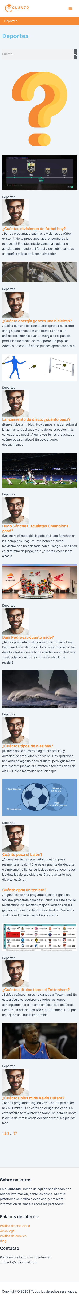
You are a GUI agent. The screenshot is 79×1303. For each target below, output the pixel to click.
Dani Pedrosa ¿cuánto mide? (28, 637)
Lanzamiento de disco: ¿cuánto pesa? (36, 419)
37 (15, 1133)
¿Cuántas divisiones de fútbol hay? (34, 228)
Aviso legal (7, 1231)
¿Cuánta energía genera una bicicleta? (37, 321)
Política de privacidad (15, 1226)
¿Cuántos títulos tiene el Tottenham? (36, 989)
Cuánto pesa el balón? (22, 854)
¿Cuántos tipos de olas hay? (27, 746)
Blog (3, 1241)
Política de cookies (13, 1236)
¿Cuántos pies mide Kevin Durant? (33, 1098)
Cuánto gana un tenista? (24, 890)
